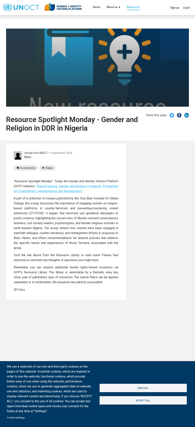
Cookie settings (16, 417)
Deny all (143, 387)
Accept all (143, 400)
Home (96, 7)
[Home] (42, 7)
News (27, 156)
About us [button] (112, 7)
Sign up (174, 7)
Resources (133, 7)
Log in (186, 7)
